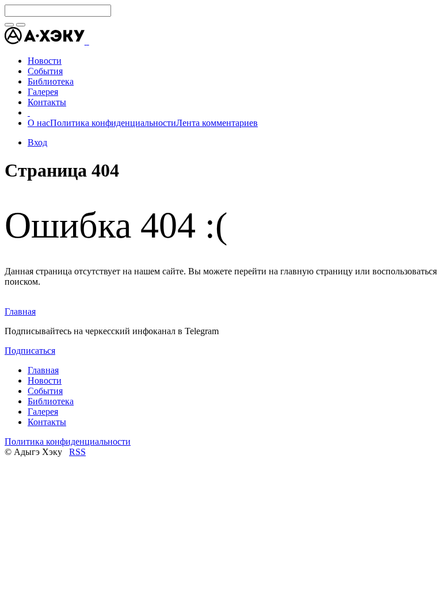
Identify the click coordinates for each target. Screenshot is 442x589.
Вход (37, 142)
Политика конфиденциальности (113, 123)
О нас (39, 123)
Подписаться (30, 350)
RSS (77, 452)
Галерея (43, 411)
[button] (88, 41)
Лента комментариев (217, 123)
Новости (45, 380)
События (45, 391)
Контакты (47, 422)
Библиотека (51, 401)
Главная (20, 311)
